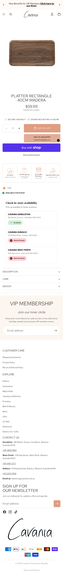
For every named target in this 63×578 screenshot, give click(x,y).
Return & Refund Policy (13, 367)
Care (6, 279)
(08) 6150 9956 (9, 473)
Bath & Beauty (9, 406)
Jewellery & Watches (12, 396)
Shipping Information (12, 357)
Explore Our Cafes (11, 431)
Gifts (5, 416)
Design (7, 286)
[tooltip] (58, 140)
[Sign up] (55, 330)
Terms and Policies (32, 570)
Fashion (6, 381)
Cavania (26, 563)
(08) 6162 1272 (9, 463)
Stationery (7, 426)
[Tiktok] (16, 512)
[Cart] (59, 14)
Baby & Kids (8, 391)
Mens (5, 411)
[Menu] (3, 14)
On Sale (6, 421)
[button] (42, 138)
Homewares (8, 386)
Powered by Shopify (39, 563)
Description (10, 271)
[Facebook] (4, 512)
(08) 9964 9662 (10, 450)
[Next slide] (59, 4)
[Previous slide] (3, 4)
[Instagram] (10, 512)
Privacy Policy (9, 362)
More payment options (31, 155)
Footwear (7, 401)
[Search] (10, 14)
